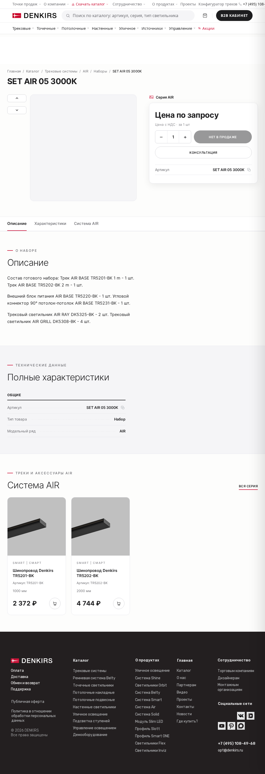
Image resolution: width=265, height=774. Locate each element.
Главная (14, 71)
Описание (17, 223)
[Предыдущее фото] (16, 98)
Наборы (100, 71)
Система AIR (86, 223)
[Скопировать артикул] (249, 170)
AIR (85, 71)
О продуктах (163, 4)
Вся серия (248, 486)
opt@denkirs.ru (230, 750)
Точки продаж (25, 4)
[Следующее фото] (16, 110)
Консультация (203, 152)
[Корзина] (205, 15)
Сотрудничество (127, 4)
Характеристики (50, 223)
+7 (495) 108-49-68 (236, 743)
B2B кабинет (234, 15)
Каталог (32, 71)
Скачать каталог (90, 4)
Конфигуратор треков (217, 4)
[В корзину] (55, 603)
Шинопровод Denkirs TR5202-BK (97, 573)
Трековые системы (61, 71)
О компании (54, 4)
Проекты (188, 4)
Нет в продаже (223, 137)
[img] (250, 716)
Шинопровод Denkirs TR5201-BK (33, 573)
